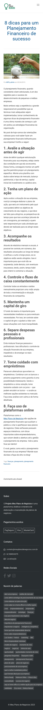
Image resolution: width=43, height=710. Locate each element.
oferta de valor (26, 648)
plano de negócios (22, 663)
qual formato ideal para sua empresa (17, 674)
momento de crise (26, 645)
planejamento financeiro (24, 659)
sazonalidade (9, 681)
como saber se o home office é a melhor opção (20, 605)
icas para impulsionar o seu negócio (17, 616)
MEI (31, 637)
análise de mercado (26, 594)
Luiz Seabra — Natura (12, 637)
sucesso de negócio (23, 681)
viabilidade (8, 688)
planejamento (18, 461)
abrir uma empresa (11, 594)
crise (6, 609)
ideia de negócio (10, 619)
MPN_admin (10, 82)
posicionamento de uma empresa (16, 666)
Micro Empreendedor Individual (15, 641)
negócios (15, 648)
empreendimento (10, 612)
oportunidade (9, 652)
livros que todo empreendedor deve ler (17, 630)
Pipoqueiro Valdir (27, 656)
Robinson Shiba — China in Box (26, 677)
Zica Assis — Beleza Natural (23, 688)
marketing (24, 637)
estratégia (21, 612)
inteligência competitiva (30, 627)
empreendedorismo (16, 609)
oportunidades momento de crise (27, 652)
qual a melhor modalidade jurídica (16, 670)
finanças (10, 461)
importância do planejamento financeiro (18, 623)
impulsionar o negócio (12, 627)
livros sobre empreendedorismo (15, 634)
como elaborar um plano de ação (16, 601)
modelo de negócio (11, 645)
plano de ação (9, 663)
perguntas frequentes (12, 656)
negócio (7, 648)
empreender (30, 609)
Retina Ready (9, 677)
